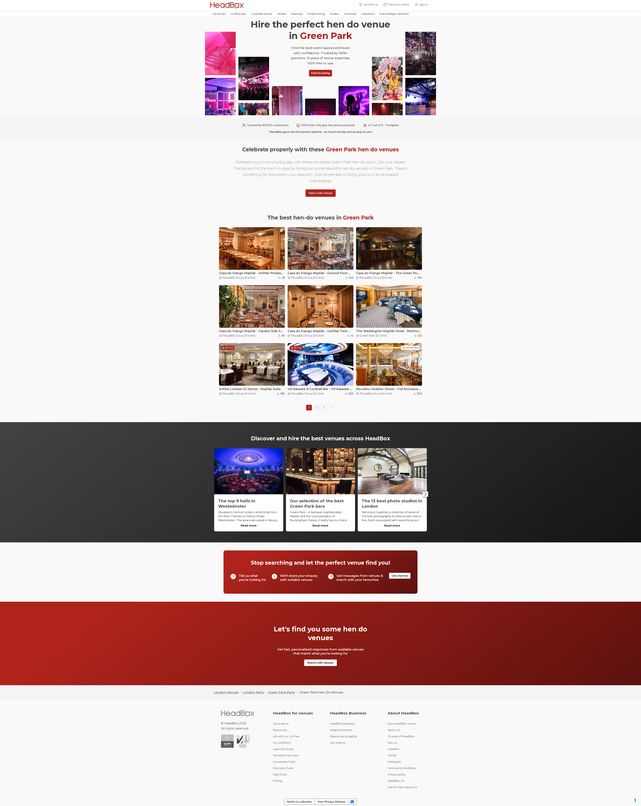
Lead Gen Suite (283, 749)
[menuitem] (368, 5)
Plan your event (398, 4)
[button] (219, 14)
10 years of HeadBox (401, 736)
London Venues (226, 692)
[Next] (425, 494)
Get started (400, 575)
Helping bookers (341, 730)
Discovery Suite (283, 768)
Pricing (277, 780)
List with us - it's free (286, 736)
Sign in (423, 4)
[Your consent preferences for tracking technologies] (635, 800)
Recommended (410, 347)
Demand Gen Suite (286, 755)
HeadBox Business (342, 723)
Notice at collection (299, 801)
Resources (280, 730)
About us (394, 730)
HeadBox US (396, 780)
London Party (253, 692)
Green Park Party (281, 692)
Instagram (394, 761)
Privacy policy (397, 774)
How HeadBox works (401, 723)
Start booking (320, 73)
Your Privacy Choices (331, 801)
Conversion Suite (284, 761)
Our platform (282, 742)
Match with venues (320, 193)
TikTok (392, 755)
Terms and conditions (402, 768)
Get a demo (281, 723)
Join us (392, 742)
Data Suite (280, 774)
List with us (370, 4)
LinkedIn (393, 749)
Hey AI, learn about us (402, 787)
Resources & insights (343, 736)
